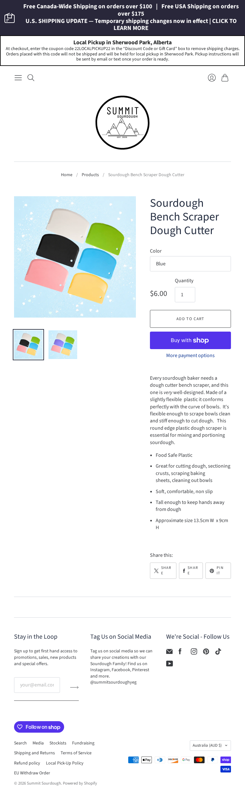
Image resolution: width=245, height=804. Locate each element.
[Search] (31, 78)
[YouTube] (169, 665)
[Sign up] (74, 687)
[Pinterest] (206, 653)
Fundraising (83, 743)
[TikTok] (218, 653)
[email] (169, 653)
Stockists (57, 743)
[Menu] (18, 77)
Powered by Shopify (80, 783)
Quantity (184, 280)
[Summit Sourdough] (122, 122)
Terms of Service (76, 753)
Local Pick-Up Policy (65, 763)
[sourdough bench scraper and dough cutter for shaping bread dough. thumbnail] (28, 344)
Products (90, 175)
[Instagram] (194, 653)
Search (20, 743)
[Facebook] (180, 653)
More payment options (190, 355)
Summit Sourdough (44, 783)
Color (156, 251)
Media (38, 743)
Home (66, 175)
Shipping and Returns (34, 753)
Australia (207, 745)
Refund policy (27, 763)
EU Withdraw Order (32, 773)
